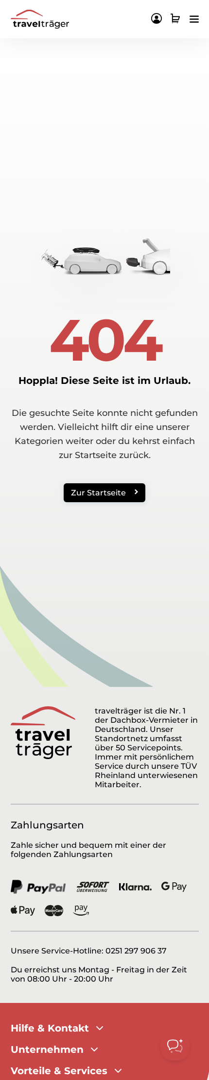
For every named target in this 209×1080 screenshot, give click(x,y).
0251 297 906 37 (136, 950)
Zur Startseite (98, 492)
